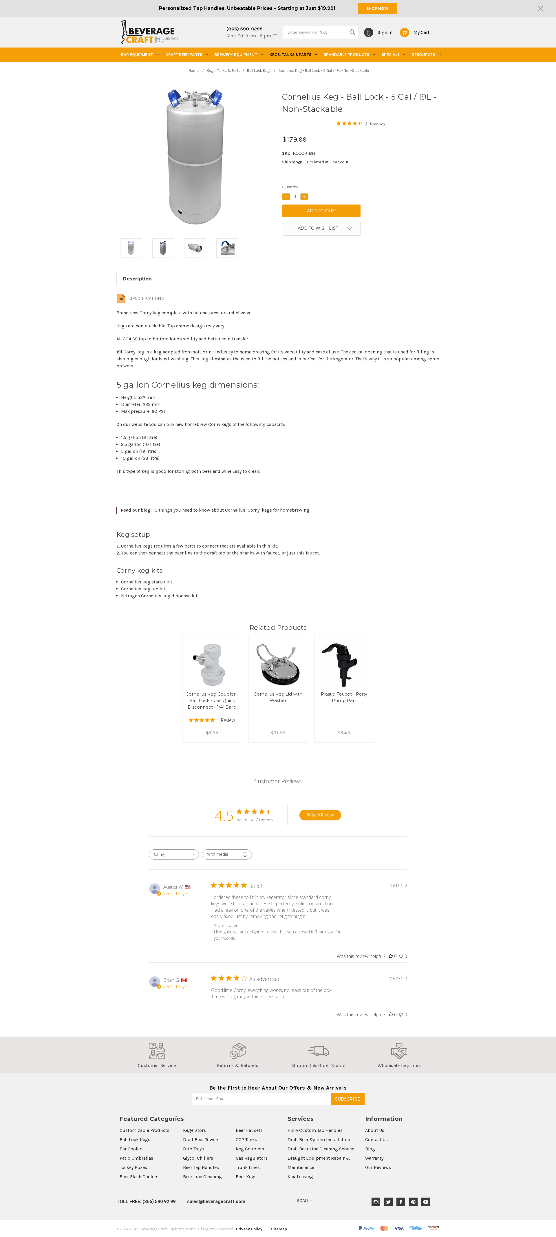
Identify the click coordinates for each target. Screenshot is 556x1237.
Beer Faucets (249, 1130)
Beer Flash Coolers (139, 1176)
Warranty (374, 1158)
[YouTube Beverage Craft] (425, 1202)
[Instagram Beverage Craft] (376, 1202)
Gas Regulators (252, 1158)
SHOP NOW (377, 8)
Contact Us (376, 1139)
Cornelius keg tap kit (143, 589)
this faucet (308, 553)
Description (137, 279)
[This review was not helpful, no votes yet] (401, 956)
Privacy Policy (249, 1229)
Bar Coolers (132, 1149)
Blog (370, 1149)
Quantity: (290, 187)
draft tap (216, 553)
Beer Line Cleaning (202, 1176)
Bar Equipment (137, 54)
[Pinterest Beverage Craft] (413, 1202)
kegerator (343, 359)
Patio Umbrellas (136, 1158)
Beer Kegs (246, 1176)
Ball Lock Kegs (135, 1139)
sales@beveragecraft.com (216, 1201)
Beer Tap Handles (201, 1167)
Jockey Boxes (133, 1167)
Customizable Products (144, 1130)
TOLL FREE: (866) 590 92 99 (145, 1201)
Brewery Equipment (235, 54)
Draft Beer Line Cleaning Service (321, 1149)
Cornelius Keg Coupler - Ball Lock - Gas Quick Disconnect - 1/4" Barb (212, 700)
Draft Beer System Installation (319, 1139)
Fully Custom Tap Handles (315, 1130)
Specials (391, 54)
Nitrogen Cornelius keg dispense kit (159, 596)
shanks (247, 553)
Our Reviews (378, 1167)
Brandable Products (346, 54)
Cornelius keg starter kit (146, 582)
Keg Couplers (250, 1149)
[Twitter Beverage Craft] (388, 1202)
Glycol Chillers (198, 1158)
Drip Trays (193, 1149)
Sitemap (279, 1229)
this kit (269, 546)
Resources (423, 54)
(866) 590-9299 (244, 29)
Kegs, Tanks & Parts (290, 54)
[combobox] (174, 854)
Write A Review (320, 815)
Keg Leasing (300, 1176)
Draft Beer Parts (183, 54)
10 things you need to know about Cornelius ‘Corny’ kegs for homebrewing (231, 510)
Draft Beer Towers (201, 1139)
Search (352, 32)
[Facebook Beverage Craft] (400, 1202)
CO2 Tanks (246, 1139)
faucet (272, 553)
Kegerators (194, 1130)
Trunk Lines (248, 1167)
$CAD (303, 1200)
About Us (374, 1130)
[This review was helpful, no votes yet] (391, 956)
